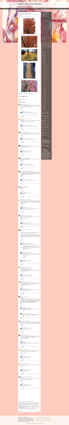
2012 (43, 108)
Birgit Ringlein (22, 199)
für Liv (44, 86)
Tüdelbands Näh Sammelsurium (45, 120)
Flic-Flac (44, 87)
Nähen (46, 21)
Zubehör (48, 29)
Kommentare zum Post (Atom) (30, 413)
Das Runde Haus (23, 145)
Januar (44, 104)
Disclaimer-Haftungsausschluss (44, 8)
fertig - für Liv (44, 80)
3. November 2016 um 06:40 (28, 145)
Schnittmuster (46, 47)
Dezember (44, 63)
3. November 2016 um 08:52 (28, 207)
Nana (23, 125)
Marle (21, 296)
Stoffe (43, 26)
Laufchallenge (43, 36)
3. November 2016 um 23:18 (28, 384)
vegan (47, 46)
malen (48, 25)
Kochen (45, 31)
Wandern (44, 39)
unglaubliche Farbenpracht (45, 91)
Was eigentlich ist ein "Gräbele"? (46, 123)
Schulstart (44, 121)
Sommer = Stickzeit (45, 135)
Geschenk (45, 28)
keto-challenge (43, 46)
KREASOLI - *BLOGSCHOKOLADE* (45, 115)
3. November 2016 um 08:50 (28, 138)
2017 (43, 61)
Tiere (48, 24)
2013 (43, 107)
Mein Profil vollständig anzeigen (45, 158)
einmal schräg (44, 78)
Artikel (44, 81)
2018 (43, 60)
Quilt (48, 27)
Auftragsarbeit (44, 23)
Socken (43, 40)
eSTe (21, 363)
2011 (43, 109)
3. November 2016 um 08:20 (25, 186)
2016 (43, 62)
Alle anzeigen (49, 136)
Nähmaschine (43, 37)
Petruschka (22, 349)
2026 (43, 52)
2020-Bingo (46, 40)
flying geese (44, 79)
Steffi (21, 186)
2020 (43, 58)
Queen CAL (47, 35)
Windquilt (43, 42)
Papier (46, 44)
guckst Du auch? (45, 71)
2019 (43, 59)
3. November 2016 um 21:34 (25, 363)
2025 (43, 53)
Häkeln (50, 28)
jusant (36, 423)
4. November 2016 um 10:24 (27, 313)
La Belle (44, 38)
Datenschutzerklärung (35, 8)
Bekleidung (43, 30)
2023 (43, 55)
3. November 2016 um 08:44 (27, 199)
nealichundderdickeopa (46, 127)
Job (49, 46)
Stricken (43, 25)
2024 (43, 54)
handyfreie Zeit (45, 75)
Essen (48, 26)
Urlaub (45, 41)
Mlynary (49, 41)
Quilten (49, 20)
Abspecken (48, 37)
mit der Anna (44, 85)
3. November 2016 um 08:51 (28, 164)
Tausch (43, 47)
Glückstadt (43, 27)
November (44, 64)
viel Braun (44, 90)
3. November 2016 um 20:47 (28, 260)
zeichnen (43, 22)
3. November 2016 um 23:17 (28, 356)
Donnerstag (44, 84)
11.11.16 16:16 (45, 82)
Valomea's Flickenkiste (45, 113)
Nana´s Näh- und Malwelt (30, 4)
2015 (43, 105)
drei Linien (44, 77)
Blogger (41, 423)
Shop (42, 34)
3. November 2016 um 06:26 (28, 125)
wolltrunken (23, 252)
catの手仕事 (44, 118)
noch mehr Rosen (45, 74)
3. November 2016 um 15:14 (29, 252)
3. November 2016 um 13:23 (28, 243)
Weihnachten (49, 30)
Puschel (44, 83)
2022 (43, 56)
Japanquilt (48, 36)
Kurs (44, 29)
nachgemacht (44, 89)
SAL (42, 41)
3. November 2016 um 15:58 (25, 296)
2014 (43, 106)
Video (49, 47)
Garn (48, 33)
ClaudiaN (22, 104)
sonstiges (44, 20)
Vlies (50, 38)
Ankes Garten (44, 129)
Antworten (22, 110)
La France (48, 39)
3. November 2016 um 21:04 (27, 349)
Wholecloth (46, 34)
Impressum (28, 8)
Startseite (20, 8)
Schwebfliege (43, 43)
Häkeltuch (44, 88)
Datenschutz (48, 43)
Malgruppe (43, 24)
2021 (43, 57)
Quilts (24, 8)
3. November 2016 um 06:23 (26, 104)
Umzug (49, 44)
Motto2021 (47, 38)
